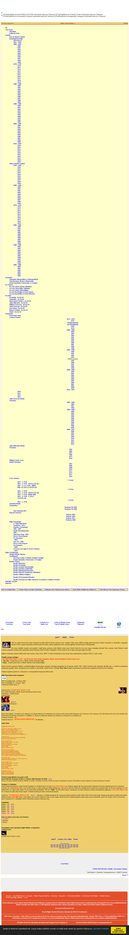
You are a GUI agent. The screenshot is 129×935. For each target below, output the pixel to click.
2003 (19, 131)
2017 (19, 158)
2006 (19, 136)
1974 (19, 73)
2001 (19, 127)
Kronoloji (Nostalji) (16, 39)
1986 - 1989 (70, 402)
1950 (19, 167)
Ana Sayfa (8, 30)
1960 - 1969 (17, 44)
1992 (19, 109)
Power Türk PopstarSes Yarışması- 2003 (20, 538)
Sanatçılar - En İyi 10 (19, 299)
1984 (19, 93)
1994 (19, 113)
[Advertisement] (64, 606)
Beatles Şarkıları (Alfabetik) (22, 569)
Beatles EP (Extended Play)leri (23, 577)
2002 (19, 129)
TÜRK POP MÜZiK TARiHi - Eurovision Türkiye (110, 869)
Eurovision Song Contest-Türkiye (16, 316)
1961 (19, 48)
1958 (19, 181)
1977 (19, 78)
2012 (19, 149)
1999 (19, 122)
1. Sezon (70, 480)
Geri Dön (9, 624)
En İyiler (8, 295)
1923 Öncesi (17, 40)
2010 (19, 145)
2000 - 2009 (17, 124)
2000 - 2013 (70, 429)
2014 (19, 153)
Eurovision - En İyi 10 (19, 308)
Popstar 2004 (70, 516)
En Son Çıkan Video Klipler (22, 290)
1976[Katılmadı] (72, 323)
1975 (19, 75)
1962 (19, 49)
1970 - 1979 (17, 64)
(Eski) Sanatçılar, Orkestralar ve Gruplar (24, 283)
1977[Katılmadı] (72, 324)
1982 (19, 89)
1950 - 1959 (17, 165)
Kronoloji (54, 896)
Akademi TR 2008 (70, 509)
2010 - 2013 (70, 390)
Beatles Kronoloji (19, 565)
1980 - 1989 (17, 84)
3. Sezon (70, 500)
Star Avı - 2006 (18, 541)
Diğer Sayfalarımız (11, 552)
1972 (19, 69)
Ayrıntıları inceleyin (101, 928)
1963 (19, 51)
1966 (19, 57)
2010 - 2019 (17, 144)
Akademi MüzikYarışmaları (14, 504)
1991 (19, 107)
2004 (19, 133)
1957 (19, 180)
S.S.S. (26, 897)
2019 (19, 162)
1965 (19, 55)
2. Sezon (70, 489)
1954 (19, 174)
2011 (19, 147)
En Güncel (9, 285)
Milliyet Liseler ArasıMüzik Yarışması (16, 461)
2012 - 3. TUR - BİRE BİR (27, 494)
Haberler (8, 583)
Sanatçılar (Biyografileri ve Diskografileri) (23, 279)
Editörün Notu (14, 33)
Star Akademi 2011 (19, 511)
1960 (19, 46)
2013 (19, 151)
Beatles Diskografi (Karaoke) (23, 570)
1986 (19, 96)
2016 (19, 156)
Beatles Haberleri (19, 563)
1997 (19, 118)
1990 (19, 106)
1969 (19, 62)
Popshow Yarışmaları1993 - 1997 (20, 528)
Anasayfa (8, 896)
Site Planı (12, 31)
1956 (19, 178)
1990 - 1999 (17, 104)
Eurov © (125, 875)
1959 (19, 183)
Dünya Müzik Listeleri (17, 163)
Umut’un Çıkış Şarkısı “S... (118, 590)
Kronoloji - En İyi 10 (19, 297)
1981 (19, 87)
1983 (19, 91)
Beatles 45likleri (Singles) (21, 574)
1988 (19, 100)
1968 (19, 60)
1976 (19, 77)
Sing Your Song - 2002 (21, 534)
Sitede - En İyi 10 (19, 312)
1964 (19, 53)
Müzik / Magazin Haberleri (42, 896)
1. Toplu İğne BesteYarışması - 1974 (20, 524)
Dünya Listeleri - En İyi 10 (20, 310)
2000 (19, 125)
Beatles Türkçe (17, 561)
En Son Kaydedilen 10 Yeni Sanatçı (22, 292)
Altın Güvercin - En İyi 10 (20, 306)
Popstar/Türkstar (16, 513)
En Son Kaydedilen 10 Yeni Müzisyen (22, 294)
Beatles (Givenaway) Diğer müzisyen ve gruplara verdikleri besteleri (36, 579)
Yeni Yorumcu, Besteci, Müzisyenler (23, 281)
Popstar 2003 (70, 514)
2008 (19, 140)
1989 (19, 102)
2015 (19, 154)
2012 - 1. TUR (22, 491)
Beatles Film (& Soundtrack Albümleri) (26, 572)
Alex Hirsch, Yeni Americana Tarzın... (93, 590)
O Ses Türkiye (15, 478)
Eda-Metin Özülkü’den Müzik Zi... (65, 590)
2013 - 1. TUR (22, 502)
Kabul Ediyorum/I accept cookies (118, 930)
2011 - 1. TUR (24, 482)
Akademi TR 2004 (70, 507)
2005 (19, 134)
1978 (19, 80)
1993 (19, 111)
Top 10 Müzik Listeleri (17, 37)
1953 (19, 172)
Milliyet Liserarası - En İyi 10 (20, 305)
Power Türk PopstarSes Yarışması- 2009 (20, 545)
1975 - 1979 (70, 319)
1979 (19, 82)
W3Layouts (71, 922)
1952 (19, 171)
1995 (19, 115)
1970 (19, 66)
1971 (19, 68)
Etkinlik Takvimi (11, 581)
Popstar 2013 (70, 518)
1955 (19, 176)
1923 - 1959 (17, 42)
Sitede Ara (44, 624)
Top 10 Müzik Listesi (62, 624)
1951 (19, 169)
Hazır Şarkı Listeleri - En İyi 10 (20, 301)
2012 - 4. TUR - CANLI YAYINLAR (26, 497)
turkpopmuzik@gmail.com (64, 908)
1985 (19, 95)
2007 (19, 138)
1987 (19, 98)
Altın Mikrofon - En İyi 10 (20, 303)
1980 (19, 86)
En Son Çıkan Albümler (74, 896)
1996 (19, 116)
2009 (19, 142)
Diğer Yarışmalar (16, 522)
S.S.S (119, 627)
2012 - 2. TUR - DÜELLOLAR (28, 493)
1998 (19, 120)
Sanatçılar (8, 277)
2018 (19, 160)
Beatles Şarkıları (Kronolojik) (23, 567)
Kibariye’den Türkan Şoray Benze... (38, 590)
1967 (19, 58)
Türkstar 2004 (70, 520)
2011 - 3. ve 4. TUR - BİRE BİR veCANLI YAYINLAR (27, 486)
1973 (19, 71)
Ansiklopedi (16, 556)
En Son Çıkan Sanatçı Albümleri (22, 286)
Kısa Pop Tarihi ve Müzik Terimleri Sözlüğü (28, 558)
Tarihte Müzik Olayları (17, 554)
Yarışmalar (9, 314)
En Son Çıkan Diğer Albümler (22, 288)
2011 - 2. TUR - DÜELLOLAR (28, 484)
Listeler (7, 35)
